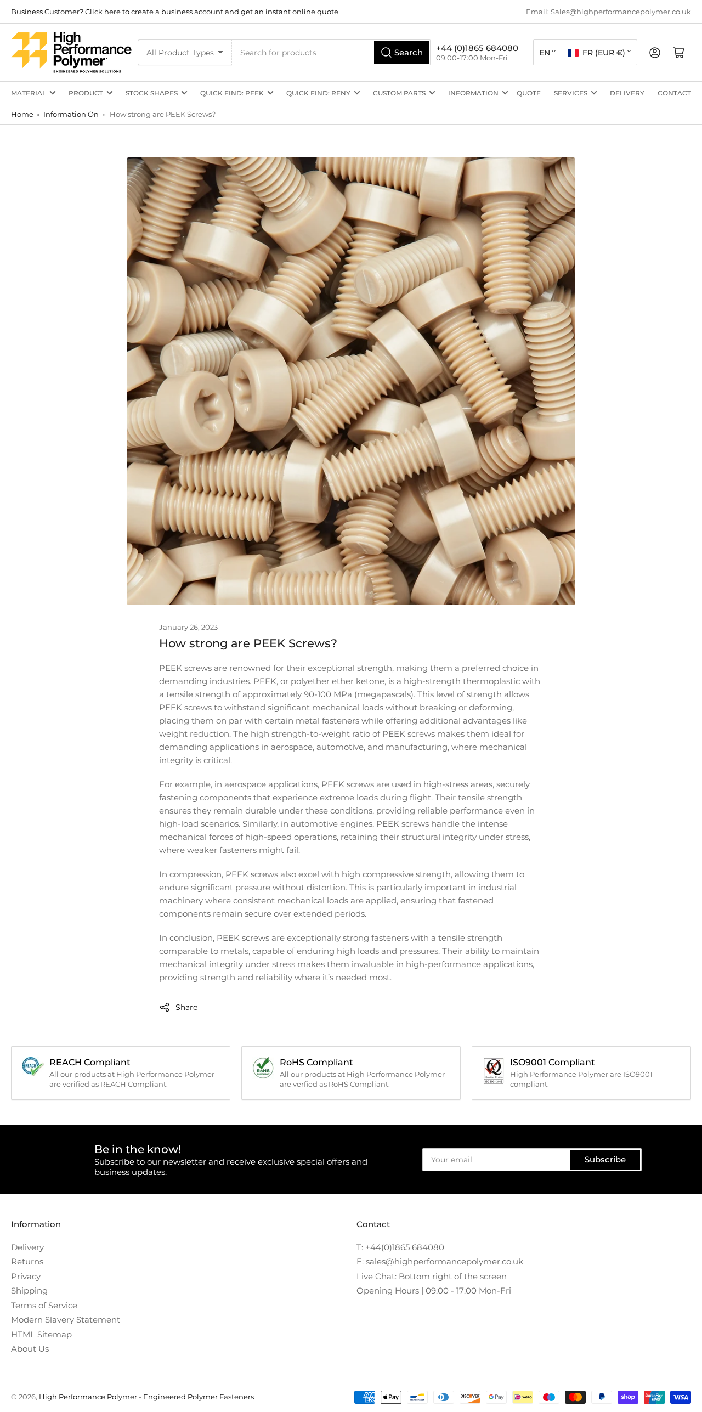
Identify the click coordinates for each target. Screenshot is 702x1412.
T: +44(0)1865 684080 (400, 1247)
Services (570, 93)
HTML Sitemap (41, 1334)
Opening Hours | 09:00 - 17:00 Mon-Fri (433, 1290)
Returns (27, 1261)
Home (22, 114)
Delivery (627, 93)
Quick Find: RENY (318, 93)
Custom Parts (399, 93)
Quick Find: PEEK (232, 93)
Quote (529, 93)
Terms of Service (44, 1305)
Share (186, 1007)
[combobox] (331, 52)
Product (86, 93)
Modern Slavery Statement (65, 1319)
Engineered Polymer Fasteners (198, 1396)
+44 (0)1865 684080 (477, 48)
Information (473, 93)
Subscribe (605, 1159)
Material (28, 93)
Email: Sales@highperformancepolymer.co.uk (608, 11)
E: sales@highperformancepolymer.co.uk (439, 1261)
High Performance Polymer (88, 1396)
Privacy (26, 1276)
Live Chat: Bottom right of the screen (431, 1276)
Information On (71, 114)
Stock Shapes (152, 93)
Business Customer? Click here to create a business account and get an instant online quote (174, 11)
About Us (30, 1348)
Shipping (29, 1290)
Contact (674, 93)
